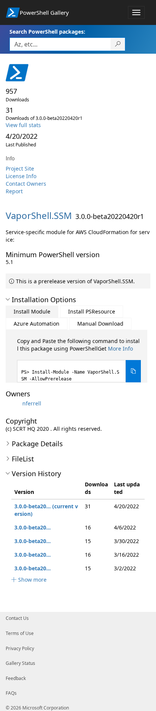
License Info (21, 176)
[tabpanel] (79, 359)
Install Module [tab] (32, 311)
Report (14, 191)
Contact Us (17, 618)
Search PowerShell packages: (47, 31)
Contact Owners (26, 183)
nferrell (31, 403)
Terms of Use (20, 633)
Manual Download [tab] (100, 323)
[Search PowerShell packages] (118, 44)
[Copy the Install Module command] (133, 371)
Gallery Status (20, 663)
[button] (8, 299)
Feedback (16, 678)
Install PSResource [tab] (91, 311)
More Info (120, 348)
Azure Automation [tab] (36, 323)
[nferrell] (13, 403)
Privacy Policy (20, 648)
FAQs (11, 693)
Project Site (20, 168)
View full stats (23, 125)
